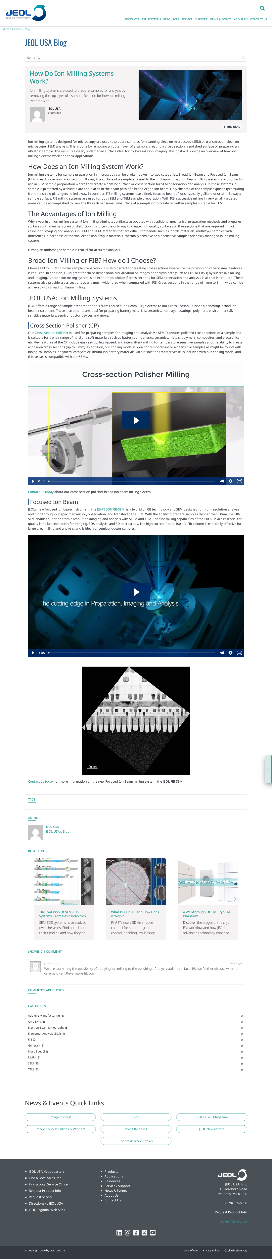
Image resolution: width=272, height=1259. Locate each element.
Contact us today (41, 492)
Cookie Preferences (235, 1250)
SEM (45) (33, 1063)
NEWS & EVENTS (221, 19)
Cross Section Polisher (51, 332)
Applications (114, 1176)
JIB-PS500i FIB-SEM (111, 509)
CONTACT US (258, 19)
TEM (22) (33, 1069)
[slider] (132, 481)
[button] (262, 8)
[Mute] (221, 481)
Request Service (41, 1197)
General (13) (36, 1045)
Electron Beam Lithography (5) (48, 1027)
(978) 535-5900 (236, 1203)
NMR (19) (34, 1057)
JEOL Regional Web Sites (47, 1210)
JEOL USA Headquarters (47, 1171)
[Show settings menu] (230, 481)
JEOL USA (54, 108)
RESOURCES (171, 19)
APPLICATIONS (151, 19)
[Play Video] (32, 481)
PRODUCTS (132, 19)
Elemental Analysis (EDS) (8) (46, 1033)
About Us (111, 1195)
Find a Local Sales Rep (45, 1178)
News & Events (116, 1190)
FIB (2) (32, 1039)
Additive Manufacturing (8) (46, 1015)
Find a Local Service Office (48, 1184)
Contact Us (113, 1200)
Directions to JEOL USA (46, 1203)
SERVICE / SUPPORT (194, 19)
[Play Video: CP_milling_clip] (136, 420)
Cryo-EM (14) (36, 1021)
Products (111, 1171)
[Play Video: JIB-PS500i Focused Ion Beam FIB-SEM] (136, 592)
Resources (112, 1181)
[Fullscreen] (239, 481)
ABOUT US (241, 19)
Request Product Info (45, 1190)
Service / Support (117, 1186)
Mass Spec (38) (38, 1051)
